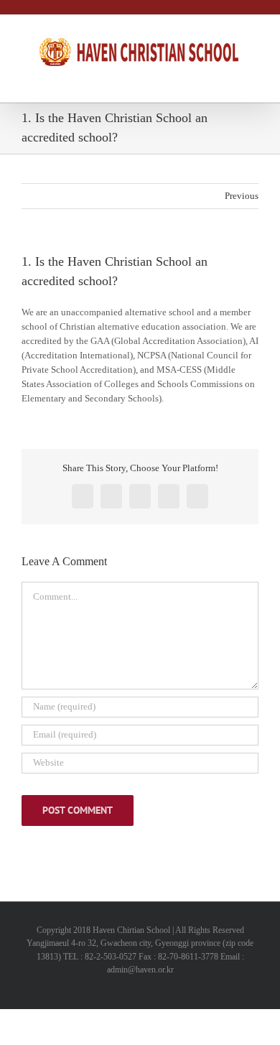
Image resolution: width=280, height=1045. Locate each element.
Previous (241, 195)
